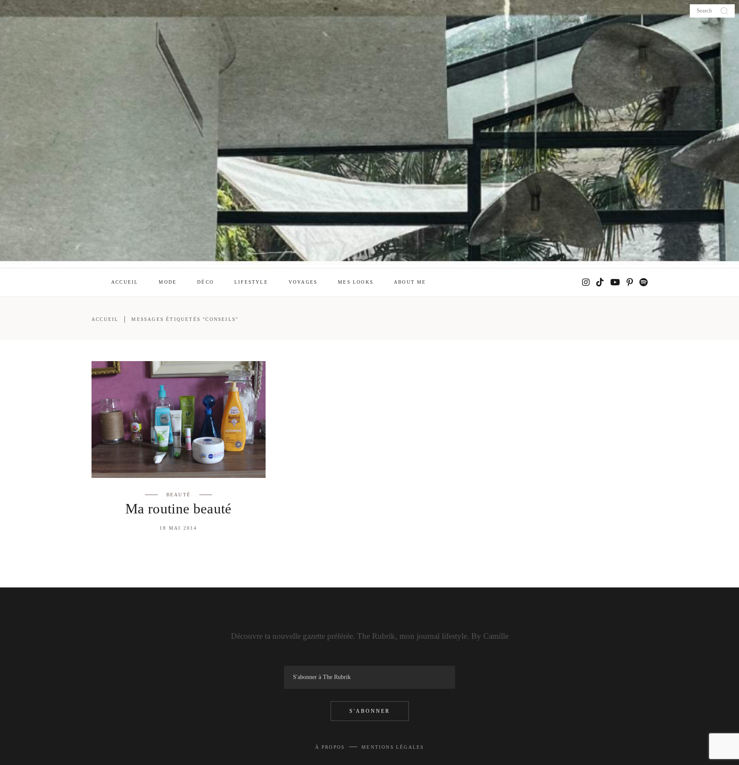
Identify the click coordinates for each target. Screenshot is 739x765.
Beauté (178, 494)
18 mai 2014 (178, 528)
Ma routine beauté (178, 508)
